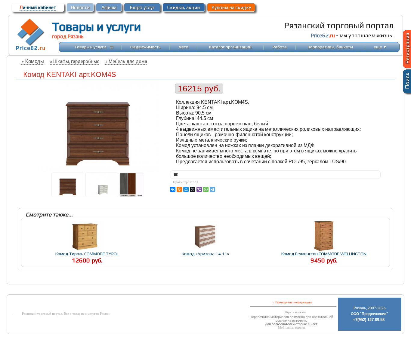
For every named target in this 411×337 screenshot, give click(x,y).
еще (380, 46)
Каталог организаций (230, 46)
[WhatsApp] (206, 189)
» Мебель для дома (126, 61)
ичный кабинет (38, 7)
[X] (192, 189)
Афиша (108, 7)
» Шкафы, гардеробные (74, 61)
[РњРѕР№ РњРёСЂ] (186, 189)
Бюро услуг (142, 7)
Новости (80, 7)
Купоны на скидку (231, 7)
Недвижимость (145, 46)
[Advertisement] (156, 290)
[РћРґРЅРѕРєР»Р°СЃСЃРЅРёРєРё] (179, 189)
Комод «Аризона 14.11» (205, 253)
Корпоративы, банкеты (330, 46)
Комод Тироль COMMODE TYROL (87, 253)
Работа (280, 46)
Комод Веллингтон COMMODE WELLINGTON (323, 253)
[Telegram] (212, 189)
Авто (183, 46)
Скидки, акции (183, 7)
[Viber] (199, 189)
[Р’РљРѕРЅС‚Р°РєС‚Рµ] (172, 189)
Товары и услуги (96, 26)
